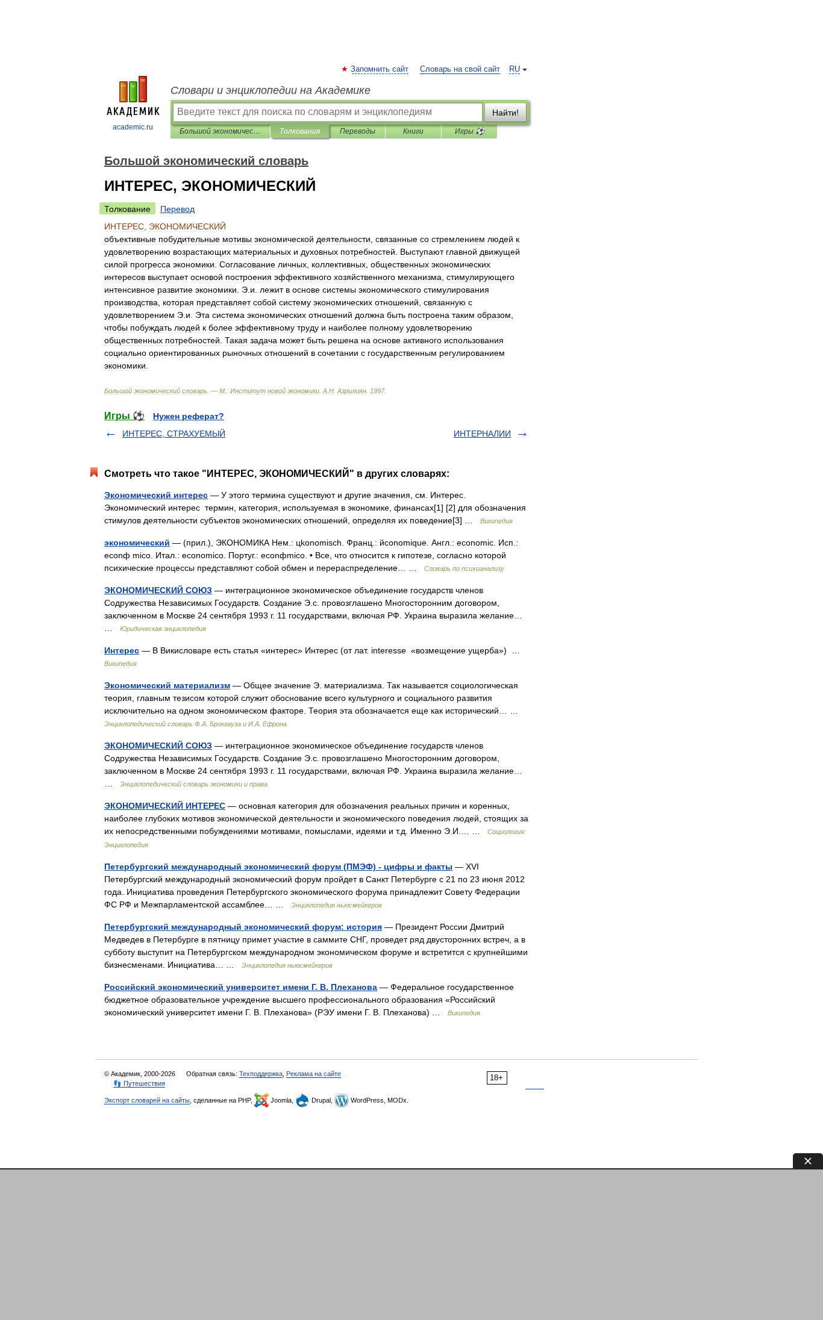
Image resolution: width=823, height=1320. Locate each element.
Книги (413, 131)
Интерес (121, 650)
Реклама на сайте (313, 1073)
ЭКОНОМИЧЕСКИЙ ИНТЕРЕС (164, 806)
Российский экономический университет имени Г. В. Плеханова (240, 987)
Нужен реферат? (188, 416)
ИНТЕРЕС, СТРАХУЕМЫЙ (173, 433)
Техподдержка (261, 1073)
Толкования (300, 131)
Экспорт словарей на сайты (147, 1100)
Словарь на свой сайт (460, 69)
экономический (137, 542)
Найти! (505, 112)
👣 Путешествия (139, 1083)
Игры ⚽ (469, 131)
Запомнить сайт (380, 69)
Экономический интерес (156, 495)
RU (514, 69)
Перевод (177, 209)
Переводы (357, 131)
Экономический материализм (167, 685)
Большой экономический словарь (220, 131)
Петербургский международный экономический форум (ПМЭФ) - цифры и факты (278, 866)
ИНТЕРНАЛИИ (482, 433)
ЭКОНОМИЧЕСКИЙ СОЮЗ (158, 590)
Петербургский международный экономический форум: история (243, 927)
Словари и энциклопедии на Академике (271, 90)
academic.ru (133, 127)
